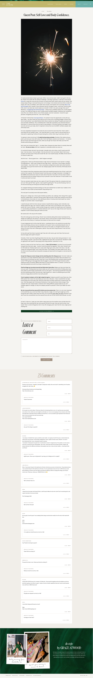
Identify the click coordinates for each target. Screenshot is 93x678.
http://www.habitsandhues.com (29, 418)
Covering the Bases (38, 117)
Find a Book (58, 4)
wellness (49, 11)
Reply (69, 393)
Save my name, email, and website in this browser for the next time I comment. (41, 356)
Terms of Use (8, 675)
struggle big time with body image (35, 109)
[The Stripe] (9, 4)
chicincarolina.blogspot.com (28, 523)
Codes (65, 4)
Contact (85, 4)
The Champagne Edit (27, 496)
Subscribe (50, 4)
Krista (22, 101)
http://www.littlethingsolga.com (29, 608)
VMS (84, 675)
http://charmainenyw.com (27, 390)
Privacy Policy (15, 675)
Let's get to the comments (45, 311)
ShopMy (72, 4)
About (79, 4)
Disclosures (21, 675)
